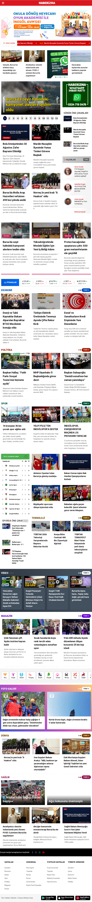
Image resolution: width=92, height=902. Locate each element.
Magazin (7, 885)
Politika (7, 882)
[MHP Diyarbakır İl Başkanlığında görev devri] (46, 361)
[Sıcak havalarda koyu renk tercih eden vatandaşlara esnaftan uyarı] (46, 627)
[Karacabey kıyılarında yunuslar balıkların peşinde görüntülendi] (80, 56)
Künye (28, 875)
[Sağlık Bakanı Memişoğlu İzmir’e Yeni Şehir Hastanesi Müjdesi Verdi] (76, 815)
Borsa (28, 878)
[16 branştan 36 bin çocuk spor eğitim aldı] (15, 414)
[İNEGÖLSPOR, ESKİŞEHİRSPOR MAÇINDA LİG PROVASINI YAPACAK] (76, 414)
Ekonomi (7, 871)
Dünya (36, 186)
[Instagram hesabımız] (40, 852)
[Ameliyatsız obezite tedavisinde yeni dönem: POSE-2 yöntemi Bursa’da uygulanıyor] (34, 56)
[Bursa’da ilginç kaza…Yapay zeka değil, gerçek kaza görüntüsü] (80, 582)
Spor (6, 878)
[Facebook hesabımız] (32, 852)
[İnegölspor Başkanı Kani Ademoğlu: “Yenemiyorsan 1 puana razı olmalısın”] (6, 528)
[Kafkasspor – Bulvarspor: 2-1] (6, 545)
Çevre (70, 871)
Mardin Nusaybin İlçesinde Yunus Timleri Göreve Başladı (30, 43)
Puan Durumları (52, 868)
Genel (36, 236)
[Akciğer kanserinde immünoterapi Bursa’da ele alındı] (46, 815)
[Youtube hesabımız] (43, 852)
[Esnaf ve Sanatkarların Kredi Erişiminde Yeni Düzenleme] (76, 301)
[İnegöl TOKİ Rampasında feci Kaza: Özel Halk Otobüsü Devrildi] (57, 582)
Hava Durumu (52, 882)
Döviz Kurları (30, 882)
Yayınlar (50, 871)
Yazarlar (29, 871)
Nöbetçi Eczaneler (53, 878)
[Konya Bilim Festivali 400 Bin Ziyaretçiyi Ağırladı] (61, 526)
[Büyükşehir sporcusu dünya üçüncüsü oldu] (46, 493)
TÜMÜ (86, 159)
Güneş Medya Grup (25, 898)
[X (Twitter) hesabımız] (36, 852)
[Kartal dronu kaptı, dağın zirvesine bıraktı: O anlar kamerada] (69, 704)
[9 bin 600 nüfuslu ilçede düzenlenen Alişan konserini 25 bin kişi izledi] (76, 627)
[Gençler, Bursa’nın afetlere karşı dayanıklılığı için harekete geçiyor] (11, 56)
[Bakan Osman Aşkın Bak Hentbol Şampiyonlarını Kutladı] (76, 462)
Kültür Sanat (7, 186)
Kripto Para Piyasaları (33, 885)
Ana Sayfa (30, 868)
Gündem (6, 138)
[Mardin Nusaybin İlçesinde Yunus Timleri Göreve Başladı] (68, 132)
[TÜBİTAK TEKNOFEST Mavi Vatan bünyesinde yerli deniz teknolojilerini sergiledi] (82, 526)
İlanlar (6, 875)
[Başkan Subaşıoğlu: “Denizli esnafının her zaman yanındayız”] (76, 361)
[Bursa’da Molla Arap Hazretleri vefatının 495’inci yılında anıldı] (68, 146)
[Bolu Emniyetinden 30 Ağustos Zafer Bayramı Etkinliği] (68, 121)
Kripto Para (51, 875)
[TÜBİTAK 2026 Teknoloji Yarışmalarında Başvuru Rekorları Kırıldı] (41, 526)
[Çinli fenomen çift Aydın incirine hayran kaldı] (16, 627)
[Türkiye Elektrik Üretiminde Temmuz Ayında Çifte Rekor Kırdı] (46, 301)
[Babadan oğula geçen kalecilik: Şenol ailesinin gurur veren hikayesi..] (76, 493)
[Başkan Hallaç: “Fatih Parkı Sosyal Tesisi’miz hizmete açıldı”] (15, 361)
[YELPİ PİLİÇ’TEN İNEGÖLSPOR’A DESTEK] (46, 414)
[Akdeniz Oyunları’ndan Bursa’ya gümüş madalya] (46, 462)
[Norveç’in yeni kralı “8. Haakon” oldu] (16, 746)
